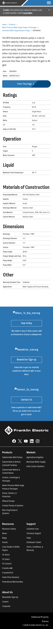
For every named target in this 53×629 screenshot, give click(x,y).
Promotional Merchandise (12, 581)
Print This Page (24, 84)
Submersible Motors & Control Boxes (11, 471)
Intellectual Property (40, 616)
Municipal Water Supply (35, 461)
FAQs (28, 537)
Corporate (6, 606)
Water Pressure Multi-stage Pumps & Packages (13, 487)
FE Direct (6, 554)
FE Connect (6, 563)
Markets (30, 452)
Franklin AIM (7, 568)
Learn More (27, 12)
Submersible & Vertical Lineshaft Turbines (11, 463)
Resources (8, 524)
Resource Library (9, 528)
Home (4, 24)
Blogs (4, 537)
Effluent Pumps (8, 500)
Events (5, 542)
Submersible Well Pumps (12, 457)
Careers (5, 601)
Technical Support (33, 533)
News (4, 533)
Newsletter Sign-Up (10, 597)
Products (12, 24)
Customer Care (32, 528)
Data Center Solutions (35, 466)
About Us (7, 592)
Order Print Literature (10, 577)
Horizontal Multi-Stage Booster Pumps (16, 30)
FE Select (6, 559)
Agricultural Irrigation (34, 457)
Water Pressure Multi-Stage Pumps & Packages (19, 27)
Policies (45, 621)
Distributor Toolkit (33, 542)
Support (31, 524)
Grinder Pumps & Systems (12, 505)
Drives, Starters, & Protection (9, 494)
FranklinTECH (7, 572)
